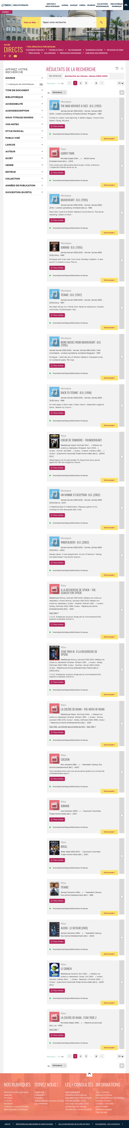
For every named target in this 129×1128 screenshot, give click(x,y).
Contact (105, 1092)
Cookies (99, 1103)
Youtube (39, 1098)
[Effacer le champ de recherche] (94, 22)
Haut (89, 1074)
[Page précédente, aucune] (69, 83)
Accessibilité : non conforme (107, 1124)
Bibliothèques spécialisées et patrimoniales (34, 1124)
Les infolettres (41, 1103)
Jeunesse (8, 1103)
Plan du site (101, 1112)
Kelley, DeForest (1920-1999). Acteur (64, 606)
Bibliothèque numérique (16, 1109)
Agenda (8, 1095)
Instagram (40, 1095)
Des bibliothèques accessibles (110, 1098)
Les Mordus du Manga (75, 1106)
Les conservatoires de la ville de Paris (74, 1124)
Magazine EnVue (104, 1095)
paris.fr (7, 1124)
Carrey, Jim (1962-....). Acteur (91, 976)
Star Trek (53, 613)
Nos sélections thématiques (78, 1098)
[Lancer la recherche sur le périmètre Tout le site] (101, 22)
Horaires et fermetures (76, 1095)
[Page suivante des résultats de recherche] (101, 83)
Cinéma (8, 1101)
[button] (126, 5)
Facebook (39, 1092)
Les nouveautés (72, 1092)
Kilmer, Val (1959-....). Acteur (68, 451)
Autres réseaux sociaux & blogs (49, 1101)
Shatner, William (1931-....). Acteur (89, 603)
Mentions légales (104, 1109)
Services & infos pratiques (16, 1092)
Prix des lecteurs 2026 (75, 1101)
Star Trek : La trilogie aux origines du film (67, 727)
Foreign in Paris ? (104, 1101)
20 (119, 83)
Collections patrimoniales (16, 1106)
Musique (8, 1098)
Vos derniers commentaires (78, 1109)
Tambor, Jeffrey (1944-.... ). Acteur (63, 979)
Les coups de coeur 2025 (77, 1103)
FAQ (98, 1092)
